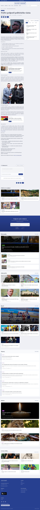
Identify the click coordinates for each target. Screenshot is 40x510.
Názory (10, 5)
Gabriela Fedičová (9, 417)
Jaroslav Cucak (12, 256)
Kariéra (22, 484)
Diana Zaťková (8, 377)
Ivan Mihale (8, 368)
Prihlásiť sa (20, 174)
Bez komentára (16, 5)
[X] (37, 0)
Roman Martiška (9, 250)
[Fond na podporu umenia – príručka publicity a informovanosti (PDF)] (4, 493)
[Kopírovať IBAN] (28, 224)
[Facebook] (36, 0)
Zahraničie (6, 5)
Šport (12, 5)
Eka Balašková (6, 346)
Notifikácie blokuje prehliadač (5, 505)
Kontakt (2, 499)
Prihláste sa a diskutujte (20, 165)
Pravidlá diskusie (23, 492)
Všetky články (36, 351)
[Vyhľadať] (27, 5)
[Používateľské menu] (38, 5)
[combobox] (33, 5)
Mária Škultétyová (8, 386)
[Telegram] (38, 0)
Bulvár (20, 5)
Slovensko (2, 5)
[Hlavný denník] (20, 3)
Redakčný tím (22, 483)
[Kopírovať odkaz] (8, 17)
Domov (2, 8)
